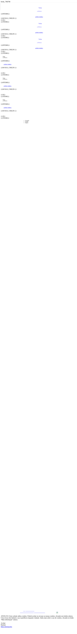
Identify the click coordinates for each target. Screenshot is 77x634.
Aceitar (3, 623)
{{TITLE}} (5, 57)
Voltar (4, 56)
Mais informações (6, 627)
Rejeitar (3, 625)
